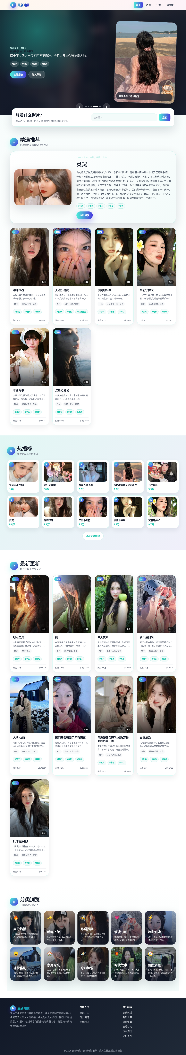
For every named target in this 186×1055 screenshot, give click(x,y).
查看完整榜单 (93, 536)
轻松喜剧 (127, 1036)
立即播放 (18, 77)
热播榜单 (84, 1022)
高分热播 (127, 1012)
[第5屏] (98, 106)
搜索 (164, 117)
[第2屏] (88, 106)
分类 (158, 5)
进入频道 (36, 77)
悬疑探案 (127, 1022)
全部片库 (84, 1012)
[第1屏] (86, 106)
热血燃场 (127, 1031)
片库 (148, 5)
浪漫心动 (127, 1026)
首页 (138, 5)
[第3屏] (91, 106)
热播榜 (170, 5)
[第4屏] (94, 106)
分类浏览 (84, 1017)
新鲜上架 (127, 1017)
